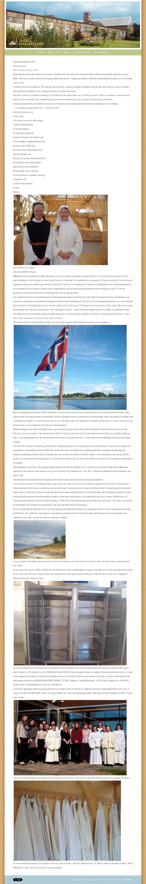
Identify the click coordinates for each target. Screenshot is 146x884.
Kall (50, 52)
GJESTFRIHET (82, 52)
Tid (58, 52)
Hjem (41, 52)
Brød (67, 52)
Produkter (102, 52)
